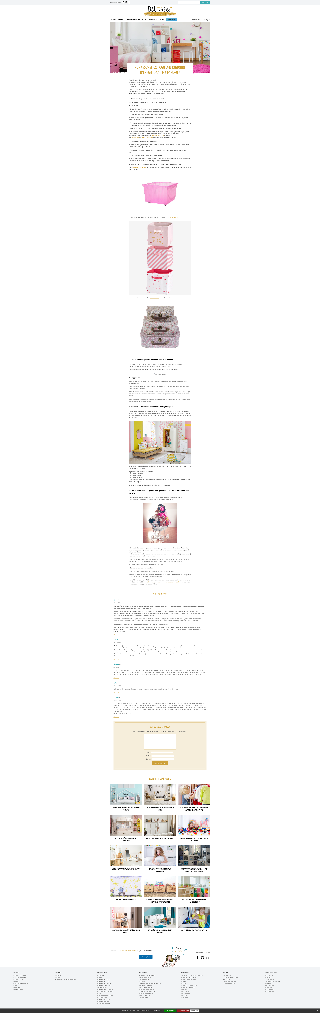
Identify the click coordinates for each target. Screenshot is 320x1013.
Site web (148, 759)
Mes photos (184, 989)
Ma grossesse (100, 975)
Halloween (267, 977)
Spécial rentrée (171, 20)
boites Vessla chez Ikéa (139, 167)
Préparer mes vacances (145, 977)
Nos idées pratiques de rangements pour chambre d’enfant (194, 901)
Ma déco (15, 985)
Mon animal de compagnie (103, 1003)
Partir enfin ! (142, 981)
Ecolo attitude (184, 997)
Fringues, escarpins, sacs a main (189, 985)
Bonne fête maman (270, 989)
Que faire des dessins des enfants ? (126, 900)
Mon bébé (99, 977)
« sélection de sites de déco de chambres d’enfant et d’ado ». (162, 582)
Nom (149, 752)
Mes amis (161, 20)
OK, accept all (170, 1010)
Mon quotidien (152, 20)
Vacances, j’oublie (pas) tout (146, 993)
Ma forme (183, 983)
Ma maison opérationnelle (19, 975)
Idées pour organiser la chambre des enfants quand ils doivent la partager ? (194, 870)
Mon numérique (185, 991)
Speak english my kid (102, 987)
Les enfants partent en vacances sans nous (150, 983)
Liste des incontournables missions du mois (192, 975)
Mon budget (184, 995)
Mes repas (57, 977)
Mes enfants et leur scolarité (104, 985)
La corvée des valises (144, 979)
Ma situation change (102, 997)
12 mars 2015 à (117, 603)
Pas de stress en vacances (145, 987)
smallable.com (154, 298)
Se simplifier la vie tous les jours (189, 977)
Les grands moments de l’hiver (272, 981)
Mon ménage (16, 981)
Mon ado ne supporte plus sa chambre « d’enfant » (160, 870)
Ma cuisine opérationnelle (19, 977)
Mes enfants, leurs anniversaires (105, 989)
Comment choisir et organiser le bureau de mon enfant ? (126, 932)
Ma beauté (183, 981)
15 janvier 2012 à (118, 686)
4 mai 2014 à (117, 667)
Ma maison (113, 20)
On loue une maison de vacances (147, 991)
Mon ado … (99, 993)
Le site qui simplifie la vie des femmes (160, 14)
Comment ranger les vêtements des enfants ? (194, 930)
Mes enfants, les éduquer (103, 979)
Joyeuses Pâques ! (269, 985)
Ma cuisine (121, 20)
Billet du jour (196, 20)
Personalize (194, 1010)
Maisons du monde (147, 138)
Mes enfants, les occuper (103, 981)
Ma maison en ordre (18, 979)
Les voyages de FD (143, 997)
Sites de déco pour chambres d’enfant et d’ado (126, 869)
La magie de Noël (269, 979)
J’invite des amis (227, 975)
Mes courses (58, 975)
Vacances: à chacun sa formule (146, 989)
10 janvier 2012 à (118, 700)
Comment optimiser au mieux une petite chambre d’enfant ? (126, 809)
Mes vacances (142, 20)
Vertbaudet (135, 138)
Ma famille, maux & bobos (103, 999)
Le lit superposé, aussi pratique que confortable (125, 840)
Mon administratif (185, 993)
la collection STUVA (158, 136)
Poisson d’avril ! (269, 987)
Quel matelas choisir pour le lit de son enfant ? (160, 838)
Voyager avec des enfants (145, 985)
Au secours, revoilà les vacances (147, 975)
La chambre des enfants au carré (21, 983)
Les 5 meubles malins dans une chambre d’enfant (160, 932)
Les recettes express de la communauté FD (65, 979)
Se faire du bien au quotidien (188, 979)
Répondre (116, 635)
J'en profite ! (146, 957)
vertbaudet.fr (174, 217)
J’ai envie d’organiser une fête (230, 977)
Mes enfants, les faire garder (104, 983)
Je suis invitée (226, 979)
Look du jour (206, 20)
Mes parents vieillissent (103, 1001)
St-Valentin (268, 983)
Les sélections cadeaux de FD (230, 981)
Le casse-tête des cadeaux (229, 983)
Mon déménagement (18, 989)
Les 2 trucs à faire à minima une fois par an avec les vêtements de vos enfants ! (194, 809)
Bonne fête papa (269, 991)
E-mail (148, 756)
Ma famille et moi (131, 20)
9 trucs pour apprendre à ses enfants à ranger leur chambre (194, 840)
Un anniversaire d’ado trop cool (104, 991)
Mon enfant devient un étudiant (105, 995)
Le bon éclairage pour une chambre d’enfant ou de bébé (160, 809)
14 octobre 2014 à (118, 642)
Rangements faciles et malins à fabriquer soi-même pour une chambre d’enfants (160, 901)
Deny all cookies (183, 1010)
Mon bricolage (16, 987)
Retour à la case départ (144, 995)
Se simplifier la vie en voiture (188, 987)
